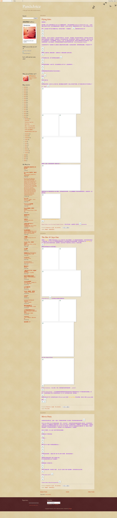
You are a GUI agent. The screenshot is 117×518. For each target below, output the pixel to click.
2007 (25, 158)
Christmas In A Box (27, 258)
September (27, 137)
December (27, 118)
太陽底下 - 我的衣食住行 (49, 229)
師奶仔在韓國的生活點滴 (29, 275)
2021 (25, 96)
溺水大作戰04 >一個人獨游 (29, 272)
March (26, 148)
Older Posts (91, 492)
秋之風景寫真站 (27, 230)
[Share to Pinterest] (68, 227)
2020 (25, 98)
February (27, 150)
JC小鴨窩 (26, 248)
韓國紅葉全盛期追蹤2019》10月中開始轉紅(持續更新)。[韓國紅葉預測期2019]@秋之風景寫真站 (30, 232)
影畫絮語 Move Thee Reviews (30, 252)
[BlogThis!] (64, 227)
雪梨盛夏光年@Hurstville (28, 220)
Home (67, 492)
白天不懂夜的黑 (27, 286)
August (26, 139)
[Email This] (63, 227)
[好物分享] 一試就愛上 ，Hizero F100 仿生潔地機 (29, 200)
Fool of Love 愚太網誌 (28, 203)
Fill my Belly (47, 408)
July (26, 141)
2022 (25, 94)
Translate (56, 504)
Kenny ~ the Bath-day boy (30, 127)
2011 (25, 115)
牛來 (25, 169)
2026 (25, 87)
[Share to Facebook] (67, 227)
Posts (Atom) (48, 494)
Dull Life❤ (26, 198)
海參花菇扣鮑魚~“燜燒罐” (28, 313)
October (26, 135)
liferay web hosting (32, 505)
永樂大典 (26, 219)
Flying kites (46, 19)
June (26, 143)
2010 (25, 117)
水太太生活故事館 (27, 281)
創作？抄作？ (26, 287)
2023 (25, 92)
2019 (25, 100)
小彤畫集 (26, 236)
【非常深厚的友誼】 (27, 204)
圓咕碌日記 (26, 266)
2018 (25, 102)
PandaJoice (32, 6)
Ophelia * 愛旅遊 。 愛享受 (29, 291)
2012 (25, 113)
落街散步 (25, 267)
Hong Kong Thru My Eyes (29, 178)
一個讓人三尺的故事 (27, 302)
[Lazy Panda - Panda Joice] (23, 52)
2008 (25, 156)
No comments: (58, 227)
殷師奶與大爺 (26, 214)
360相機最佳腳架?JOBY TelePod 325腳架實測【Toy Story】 (30, 226)
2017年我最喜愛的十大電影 (29, 254)
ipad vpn (37, 505)
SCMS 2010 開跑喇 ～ (29, 129)
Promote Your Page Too (26, 53)
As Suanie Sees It (27, 261)
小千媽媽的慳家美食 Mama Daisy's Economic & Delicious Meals (30, 311)
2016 (25, 105)
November (27, 133)
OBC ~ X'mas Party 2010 (30, 125)
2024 (25, 91)
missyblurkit (26, 257)
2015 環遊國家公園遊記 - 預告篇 (30, 306)
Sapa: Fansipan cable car (28, 262)
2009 (25, 155)
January (26, 152)
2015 (25, 107)
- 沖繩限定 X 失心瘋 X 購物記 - (29, 292)
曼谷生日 (25, 215)
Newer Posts (43, 492)
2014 (25, 109)
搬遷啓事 (25, 296)
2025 (25, 89)
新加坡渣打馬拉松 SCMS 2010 (31, 131)
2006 (25, 160)
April (26, 147)
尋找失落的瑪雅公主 (28, 305)
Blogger (70, 508)
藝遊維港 (25, 249)
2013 (25, 111)
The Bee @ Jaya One (50, 237)
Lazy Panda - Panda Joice (27, 50)
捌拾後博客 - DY (27, 321)
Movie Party (47, 416)
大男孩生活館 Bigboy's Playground (28, 224)
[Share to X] (66, 227)
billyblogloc (26, 316)
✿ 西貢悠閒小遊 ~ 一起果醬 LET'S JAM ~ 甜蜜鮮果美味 (30, 283)
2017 (25, 104)
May (26, 145)
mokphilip (26, 295)
